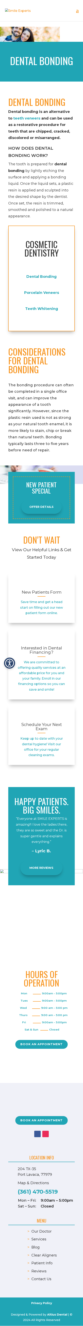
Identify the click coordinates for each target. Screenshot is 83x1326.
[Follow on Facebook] (37, 1134)
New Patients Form (41, 592)
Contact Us (41, 1279)
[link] (41, 583)
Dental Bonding (41, 276)
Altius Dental (57, 1314)
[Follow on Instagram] (45, 1134)
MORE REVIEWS (41, 868)
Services (38, 1239)
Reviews (39, 1271)
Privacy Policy (41, 1303)
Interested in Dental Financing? (41, 650)
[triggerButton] (9, 663)
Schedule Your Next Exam (41, 726)
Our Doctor (41, 1231)
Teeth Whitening (41, 309)
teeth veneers (26, 118)
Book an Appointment (41, 1044)
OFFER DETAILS (41, 507)
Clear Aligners (44, 1255)
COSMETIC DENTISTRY (41, 248)
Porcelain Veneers (41, 292)
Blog (35, 1247)
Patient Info (42, 1263)
